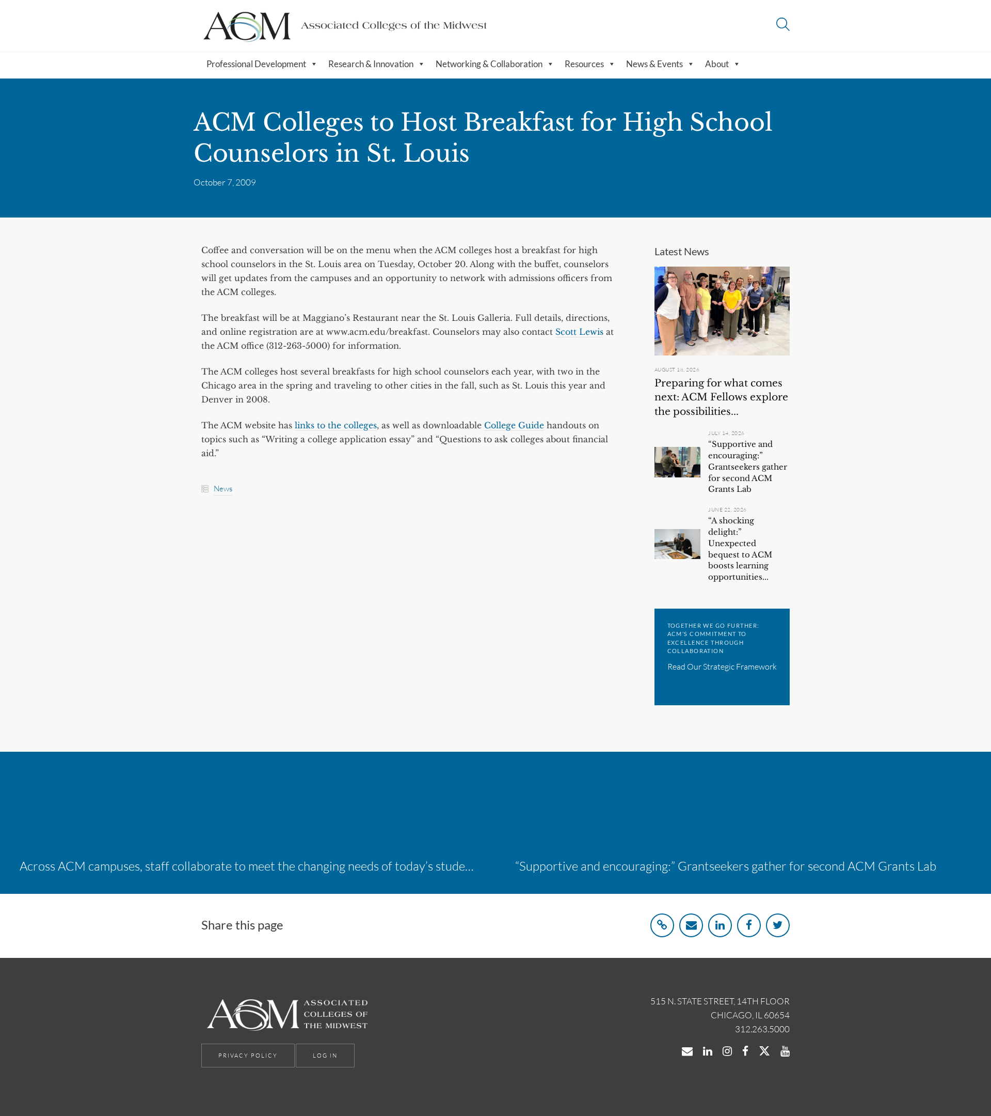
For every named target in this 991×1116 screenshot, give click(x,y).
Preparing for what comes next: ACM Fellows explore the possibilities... (721, 397)
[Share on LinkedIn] (720, 925)
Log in (325, 1055)
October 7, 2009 (225, 182)
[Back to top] (956, 1084)
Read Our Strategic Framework (722, 666)
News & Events (654, 63)
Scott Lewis (579, 332)
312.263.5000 (762, 1029)
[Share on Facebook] (749, 925)
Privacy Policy (248, 1055)
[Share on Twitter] (778, 925)
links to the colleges (336, 425)
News (223, 488)
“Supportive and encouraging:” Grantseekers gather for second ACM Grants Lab (747, 466)
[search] (783, 26)
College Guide (514, 425)
